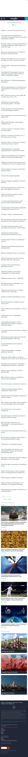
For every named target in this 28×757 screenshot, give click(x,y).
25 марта (10, 499)
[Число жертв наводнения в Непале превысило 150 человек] (14, 520)
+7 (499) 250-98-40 (6, 722)
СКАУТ (2, 731)
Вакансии (21, 702)
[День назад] (4, 22)
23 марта (4, 499)
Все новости (4, 527)
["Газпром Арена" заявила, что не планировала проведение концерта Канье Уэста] (14, 622)
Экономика (4, 529)
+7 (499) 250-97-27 (15, 722)
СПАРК (2, 728)
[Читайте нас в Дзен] (2, 743)
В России (3, 555)
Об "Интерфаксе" (9, 702)
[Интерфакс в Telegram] (4, 743)
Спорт (2, 580)
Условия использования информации (8, 750)
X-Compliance (3, 730)
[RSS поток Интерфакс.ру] (8, 743)
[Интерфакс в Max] (10, 743)
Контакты (3, 702)
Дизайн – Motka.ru (4, 753)
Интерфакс (14, 19)
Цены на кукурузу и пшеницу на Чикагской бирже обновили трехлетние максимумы (13, 550)
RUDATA (2, 739)
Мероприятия (11, 703)
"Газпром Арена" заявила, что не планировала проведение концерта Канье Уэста (14, 624)
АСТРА (2, 733)
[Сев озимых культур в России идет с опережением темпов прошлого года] (14, 573)
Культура (3, 604)
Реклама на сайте (4, 703)
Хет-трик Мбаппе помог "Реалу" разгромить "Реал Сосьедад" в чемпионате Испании (13, 599)
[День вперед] (23, 22)
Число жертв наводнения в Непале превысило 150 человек (14, 524)
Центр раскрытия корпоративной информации (9, 740)
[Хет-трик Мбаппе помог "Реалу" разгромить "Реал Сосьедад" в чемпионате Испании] (14, 596)
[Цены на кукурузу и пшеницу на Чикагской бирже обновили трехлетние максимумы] (14, 547)
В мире (2, 504)
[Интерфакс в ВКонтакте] (6, 743)
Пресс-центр (15, 702)
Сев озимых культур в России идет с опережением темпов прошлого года (11, 575)
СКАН (2, 738)
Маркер (2, 732)
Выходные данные (4, 751)
